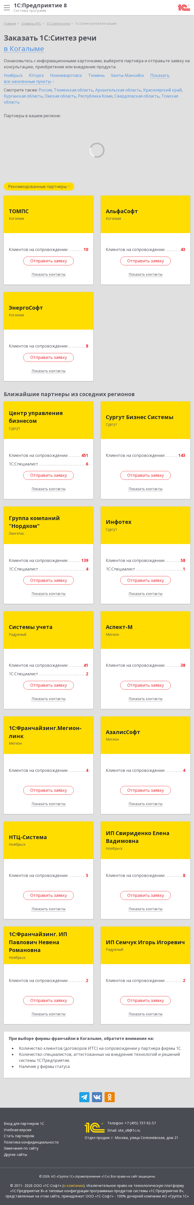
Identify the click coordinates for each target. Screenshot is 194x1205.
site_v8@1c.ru (129, 1130)
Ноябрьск (13, 75)
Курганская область (23, 96)
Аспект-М (119, 626)
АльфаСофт (122, 211)
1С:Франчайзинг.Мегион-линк (45, 732)
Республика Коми (95, 96)
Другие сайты (15, 1154)
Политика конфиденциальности (31, 1142)
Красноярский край (162, 90)
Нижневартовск (66, 75)
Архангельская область (118, 90)
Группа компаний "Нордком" (34, 522)
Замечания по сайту (21, 1148)
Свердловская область (136, 96)
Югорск (36, 75)
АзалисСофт (123, 732)
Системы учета (31, 626)
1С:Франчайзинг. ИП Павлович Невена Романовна (38, 942)
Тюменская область (73, 90)
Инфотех (118, 521)
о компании (73, 1185)
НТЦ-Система (28, 837)
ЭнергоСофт (26, 307)
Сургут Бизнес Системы (140, 417)
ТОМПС (19, 211)
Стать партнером (19, 1135)
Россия (45, 90)
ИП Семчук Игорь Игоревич (145, 942)
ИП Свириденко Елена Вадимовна (137, 837)
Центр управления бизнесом (36, 417)
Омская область (60, 96)
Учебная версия (17, 1129)
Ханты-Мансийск (127, 75)
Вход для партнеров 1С (24, 1123)
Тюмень (96, 75)
